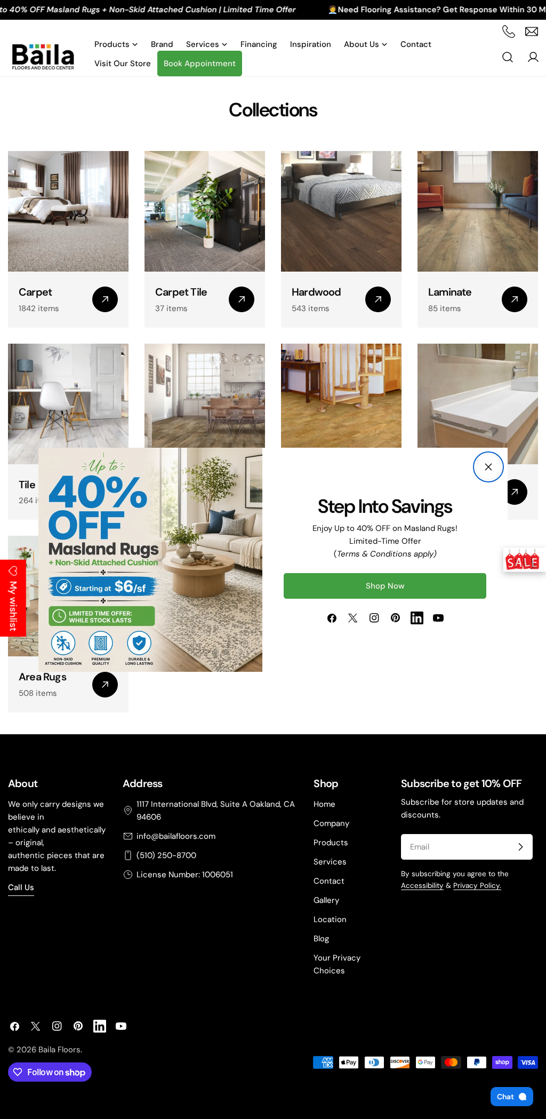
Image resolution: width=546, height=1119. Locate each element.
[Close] (488, 467)
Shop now (385, 586)
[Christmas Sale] (524, 559)
